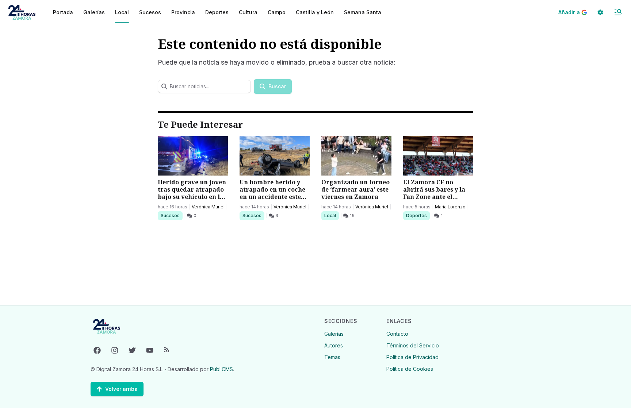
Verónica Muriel (208, 206)
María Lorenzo (450, 206)
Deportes (417, 215)
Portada (63, 12)
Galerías (94, 12)
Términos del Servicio (412, 345)
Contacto (397, 334)
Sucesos (171, 215)
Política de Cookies (409, 369)
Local (331, 215)
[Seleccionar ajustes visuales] (600, 12)
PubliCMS (221, 369)
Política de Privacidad (412, 357)
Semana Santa (362, 12)
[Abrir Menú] (618, 12)
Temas (332, 357)
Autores (333, 345)
